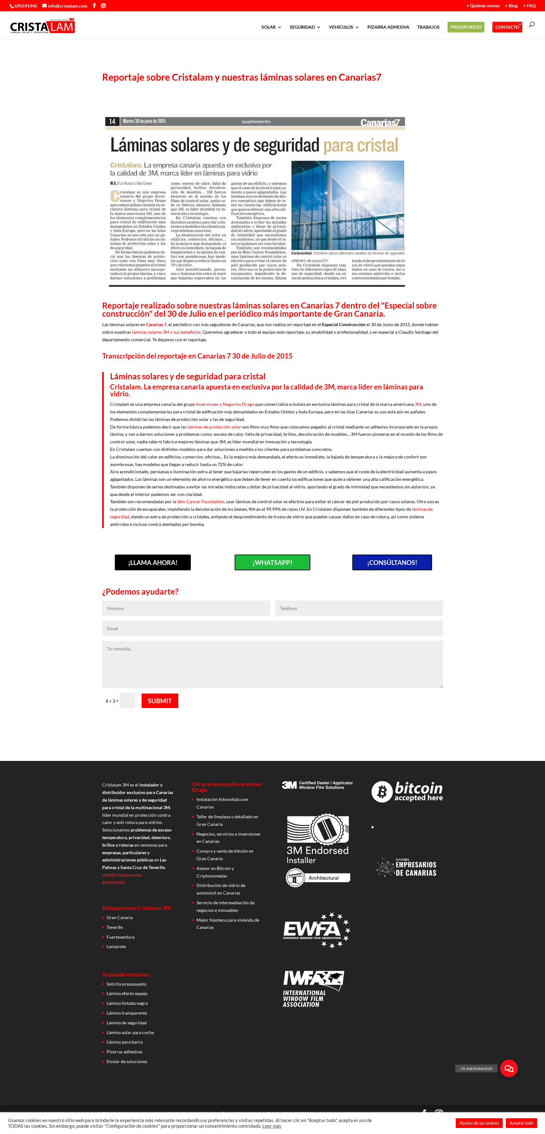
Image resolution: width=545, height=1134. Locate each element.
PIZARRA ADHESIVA (388, 27)
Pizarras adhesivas (125, 1051)
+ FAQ (529, 5)
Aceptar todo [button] (521, 1122)
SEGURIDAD (302, 27)
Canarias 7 (156, 324)
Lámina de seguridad (127, 1022)
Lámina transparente (127, 1013)
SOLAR (268, 27)
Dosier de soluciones (127, 1061)
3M (418, 404)
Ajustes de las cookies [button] (479, 1122)
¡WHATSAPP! (272, 562)
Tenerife (115, 927)
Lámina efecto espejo (127, 993)
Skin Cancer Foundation (200, 501)
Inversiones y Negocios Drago (225, 404)
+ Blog (511, 5)
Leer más (271, 1126)
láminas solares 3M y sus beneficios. (167, 332)
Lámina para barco (125, 1042)
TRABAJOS (428, 27)
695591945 (26, 6)
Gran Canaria (120, 917)
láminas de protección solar (214, 426)
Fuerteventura (121, 937)
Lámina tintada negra (127, 1003)
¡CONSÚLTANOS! (392, 562)
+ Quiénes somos (483, 5)
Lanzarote (116, 946)
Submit (160, 701)
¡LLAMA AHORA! (153, 562)
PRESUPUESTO (466, 27)
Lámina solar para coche (130, 1032)
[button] (509, 1068)
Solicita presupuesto (126, 984)
